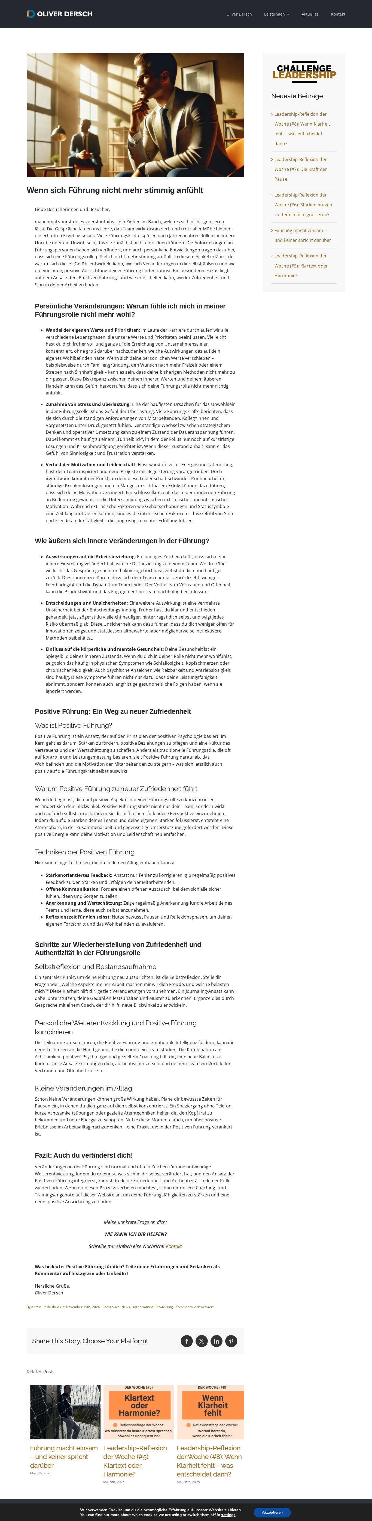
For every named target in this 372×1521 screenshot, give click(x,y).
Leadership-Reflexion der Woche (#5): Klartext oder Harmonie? (301, 266)
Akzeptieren (272, 1512)
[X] (201, 1341)
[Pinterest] (231, 1341)
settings (228, 1515)
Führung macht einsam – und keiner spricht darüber (60, 1456)
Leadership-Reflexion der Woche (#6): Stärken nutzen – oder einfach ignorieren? (303, 205)
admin (36, 1307)
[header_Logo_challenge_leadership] (304, 63)
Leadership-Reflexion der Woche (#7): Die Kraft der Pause (301, 169)
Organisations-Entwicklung (152, 1307)
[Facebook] (186, 1341)
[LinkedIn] (216, 1341)
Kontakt (174, 1246)
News (125, 1307)
